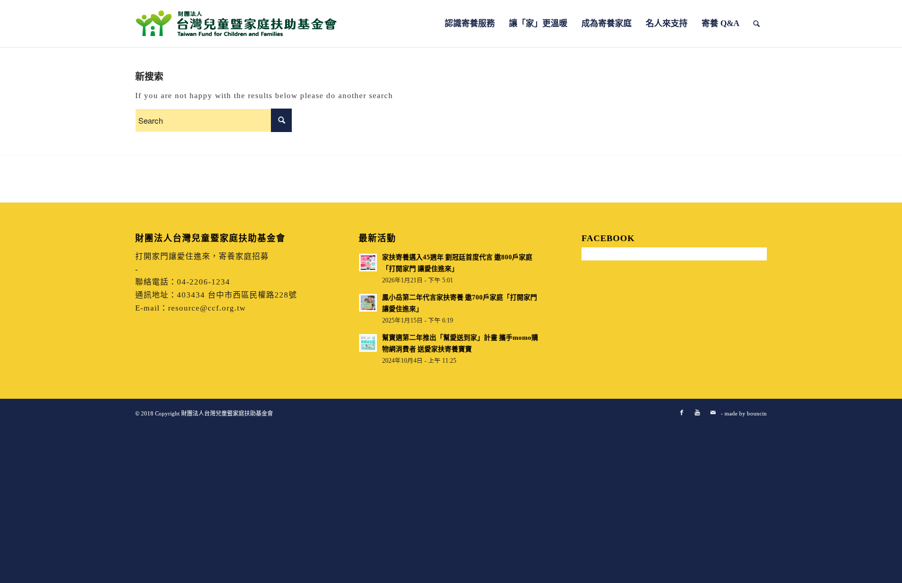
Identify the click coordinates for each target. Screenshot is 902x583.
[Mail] (713, 412)
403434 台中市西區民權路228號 (237, 295)
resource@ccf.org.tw (207, 308)
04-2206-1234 (203, 282)
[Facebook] (682, 412)
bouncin (757, 413)
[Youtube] (697, 412)
